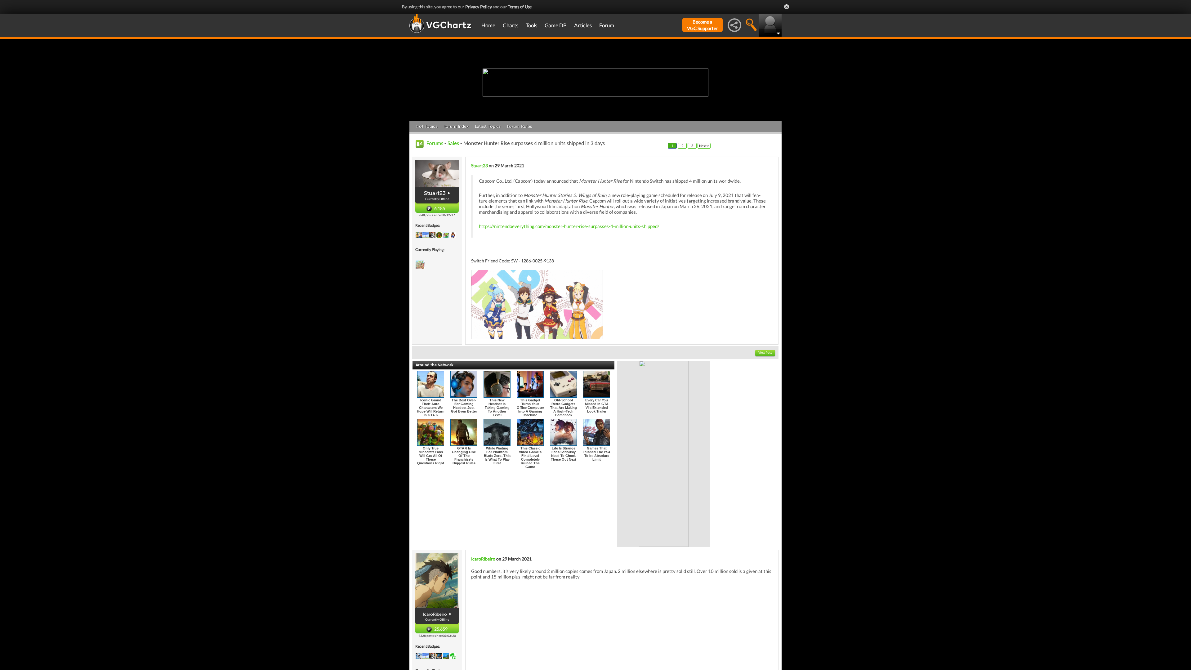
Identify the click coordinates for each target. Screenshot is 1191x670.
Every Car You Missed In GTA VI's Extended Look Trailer (597, 405)
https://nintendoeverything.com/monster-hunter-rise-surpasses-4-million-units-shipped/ (569, 226)
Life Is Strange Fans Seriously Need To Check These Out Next (563, 453)
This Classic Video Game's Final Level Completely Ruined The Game (530, 457)
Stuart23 (435, 193)
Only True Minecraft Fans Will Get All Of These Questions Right (430, 455)
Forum (606, 25)
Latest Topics (488, 126)
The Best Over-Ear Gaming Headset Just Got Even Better (464, 405)
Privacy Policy (478, 6)
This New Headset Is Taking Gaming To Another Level (497, 407)
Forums (434, 144)
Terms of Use (520, 6)
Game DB (556, 25)
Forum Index (456, 126)
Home (488, 25)
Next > (704, 146)
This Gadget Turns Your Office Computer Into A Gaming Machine (530, 407)
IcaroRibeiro (483, 558)
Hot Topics (426, 126)
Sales (453, 144)
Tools (531, 25)
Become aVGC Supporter (702, 25)
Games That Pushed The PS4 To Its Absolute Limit (596, 453)
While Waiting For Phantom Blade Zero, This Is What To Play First (497, 455)
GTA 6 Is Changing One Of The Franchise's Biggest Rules (464, 455)
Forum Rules (519, 126)
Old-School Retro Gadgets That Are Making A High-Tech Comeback (563, 407)
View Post (765, 353)
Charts (510, 25)
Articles (583, 25)
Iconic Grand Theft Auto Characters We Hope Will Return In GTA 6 (430, 407)
